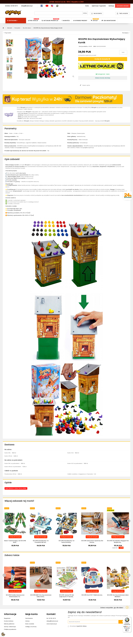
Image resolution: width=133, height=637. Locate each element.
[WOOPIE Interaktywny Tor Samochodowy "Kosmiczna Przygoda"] (66, 523)
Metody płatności (9, 624)
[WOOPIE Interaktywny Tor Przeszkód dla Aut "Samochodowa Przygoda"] (41, 523)
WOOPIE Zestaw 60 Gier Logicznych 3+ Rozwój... (66, 595)
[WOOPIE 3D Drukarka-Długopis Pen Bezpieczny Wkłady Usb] (118, 523)
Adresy (27, 621)
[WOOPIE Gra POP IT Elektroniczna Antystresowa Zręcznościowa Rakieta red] (92, 577)
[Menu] (130, 618)
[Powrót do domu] (3, 28)
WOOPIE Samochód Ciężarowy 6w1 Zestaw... (92, 541)
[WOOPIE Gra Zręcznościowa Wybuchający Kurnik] (9, 42)
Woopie (27, 165)
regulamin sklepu (81, 626)
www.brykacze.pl (52, 624)
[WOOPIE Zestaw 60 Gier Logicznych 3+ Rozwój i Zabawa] (66, 577)
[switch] (127, 630)
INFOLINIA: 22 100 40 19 (11, 6)
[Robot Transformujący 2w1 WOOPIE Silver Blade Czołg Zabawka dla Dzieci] (15, 523)
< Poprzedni (7, 33)
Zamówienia (29, 618)
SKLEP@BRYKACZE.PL (27, 6)
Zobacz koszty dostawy (102, 78)
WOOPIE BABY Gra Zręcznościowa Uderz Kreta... (40, 595)
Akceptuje (78, 626)
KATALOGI (111, 6)
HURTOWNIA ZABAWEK (122, 6)
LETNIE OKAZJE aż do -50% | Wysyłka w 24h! (66, 2)
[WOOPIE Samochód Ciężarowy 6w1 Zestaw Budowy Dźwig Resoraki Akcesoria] (92, 523)
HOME (87, 6)
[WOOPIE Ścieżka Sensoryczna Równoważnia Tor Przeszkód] (15, 577)
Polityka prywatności (10, 629)
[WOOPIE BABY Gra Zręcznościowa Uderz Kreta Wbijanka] (41, 577)
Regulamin (7, 618)
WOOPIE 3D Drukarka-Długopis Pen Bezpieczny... (118, 541)
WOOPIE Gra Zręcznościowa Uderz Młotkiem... (118, 595)
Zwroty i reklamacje (10, 626)
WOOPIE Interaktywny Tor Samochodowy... (66, 541)
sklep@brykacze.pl (52, 621)
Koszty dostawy (8, 621)
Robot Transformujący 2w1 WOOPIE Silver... (15, 541)
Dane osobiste (29, 624)
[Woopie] (9, 114)
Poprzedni (9, 38)
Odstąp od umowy (30, 626)
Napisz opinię (86, 85)
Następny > (125, 33)
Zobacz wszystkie (111, 608)
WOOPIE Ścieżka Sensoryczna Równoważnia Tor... (15, 595)
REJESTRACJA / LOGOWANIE (99, 6)
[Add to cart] (15, 536)
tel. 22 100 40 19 (51, 618)
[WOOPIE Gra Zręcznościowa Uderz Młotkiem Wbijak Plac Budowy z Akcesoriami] (118, 577)
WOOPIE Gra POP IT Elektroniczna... (92, 595)
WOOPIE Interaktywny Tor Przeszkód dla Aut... (41, 541)
